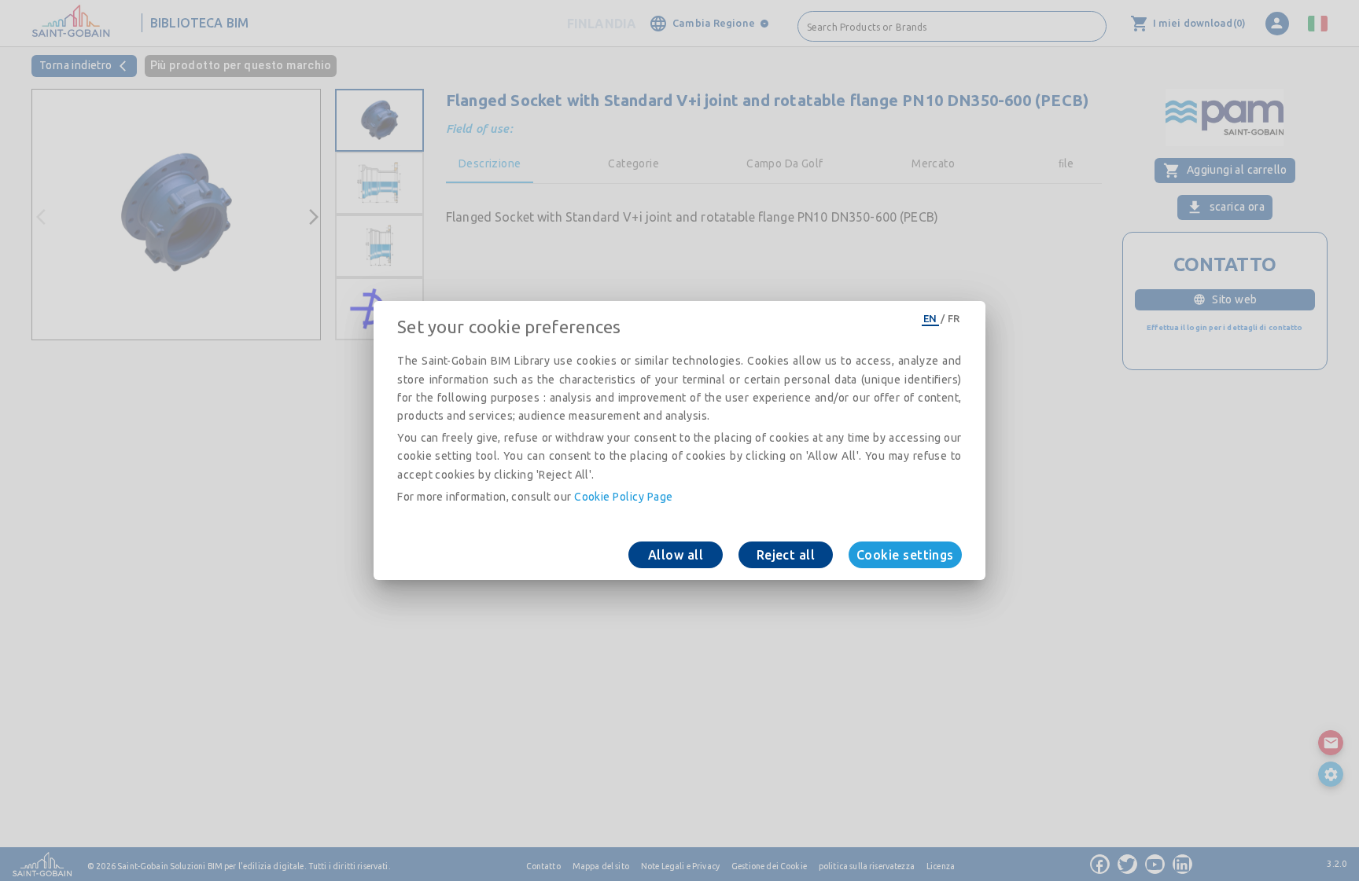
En (930, 318)
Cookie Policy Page (623, 496)
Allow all (675, 555)
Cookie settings (905, 555)
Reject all (786, 555)
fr (954, 318)
